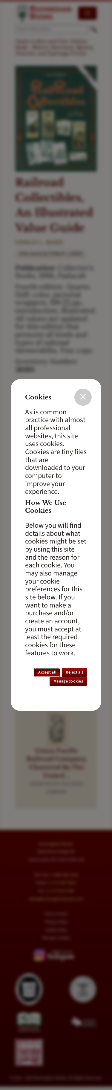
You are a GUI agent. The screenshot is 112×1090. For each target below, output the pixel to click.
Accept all (47, 672)
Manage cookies (68, 681)
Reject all (74, 672)
